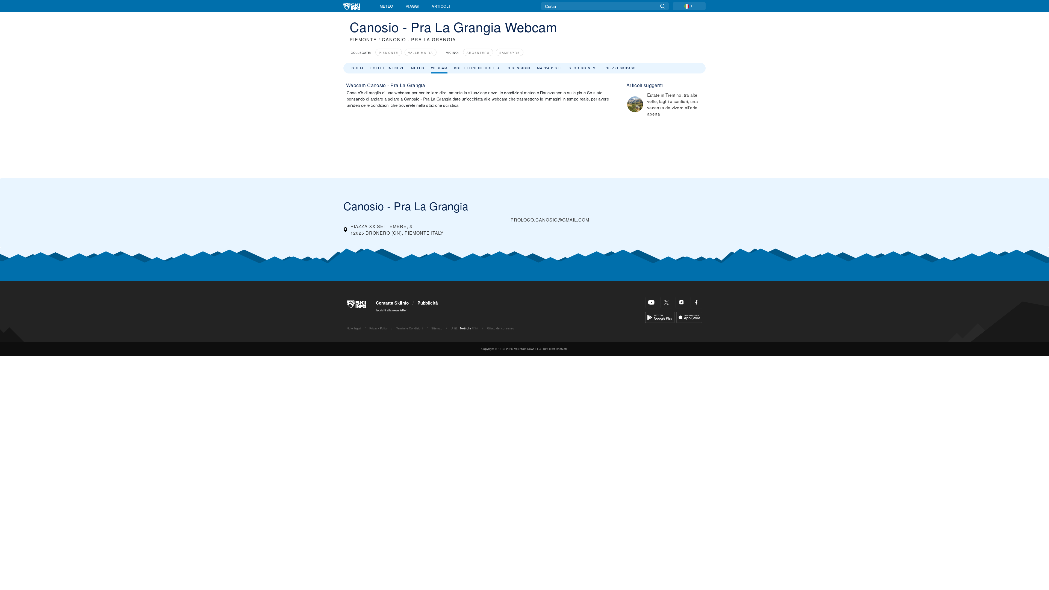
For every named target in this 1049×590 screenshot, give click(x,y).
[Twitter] (666, 302)
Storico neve (583, 68)
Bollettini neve (387, 68)
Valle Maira (420, 53)
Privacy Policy (378, 328)
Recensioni (518, 68)
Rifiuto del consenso (500, 328)
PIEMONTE (363, 39)
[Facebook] (696, 302)
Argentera (478, 53)
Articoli (441, 6)
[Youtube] (651, 302)
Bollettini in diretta (477, 68)
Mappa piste (549, 68)
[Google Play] (659, 317)
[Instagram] (681, 302)
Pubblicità (427, 303)
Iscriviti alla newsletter (391, 310)
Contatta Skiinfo (392, 303)
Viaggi (412, 6)
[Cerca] (662, 6)
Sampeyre (509, 53)
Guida (358, 68)
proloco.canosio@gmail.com (550, 220)
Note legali (354, 328)
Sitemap (436, 328)
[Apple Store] (689, 317)
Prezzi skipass (620, 68)
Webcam (439, 68)
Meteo (386, 6)
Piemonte (388, 53)
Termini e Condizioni (409, 328)
